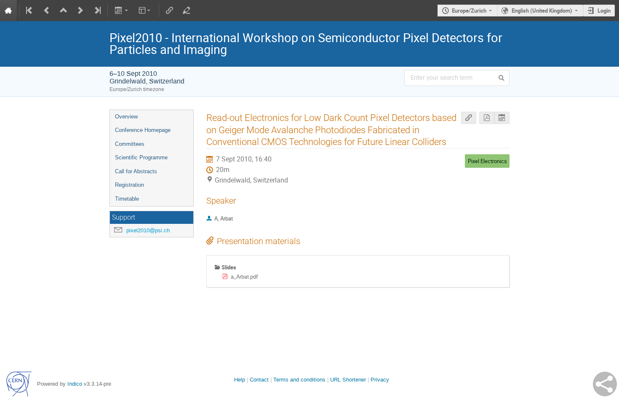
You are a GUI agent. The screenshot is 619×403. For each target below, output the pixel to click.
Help (239, 379)
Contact (259, 379)
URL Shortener (348, 379)
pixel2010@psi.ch (148, 230)
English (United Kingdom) (542, 10)
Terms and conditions (299, 379)
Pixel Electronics (487, 161)
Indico (74, 383)
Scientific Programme (141, 157)
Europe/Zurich (469, 10)
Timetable (127, 199)
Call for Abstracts (136, 171)
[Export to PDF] (486, 118)
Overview (126, 116)
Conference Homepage (143, 130)
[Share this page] (605, 384)
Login (604, 10)
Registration (129, 185)
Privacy (380, 379)
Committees (129, 144)
